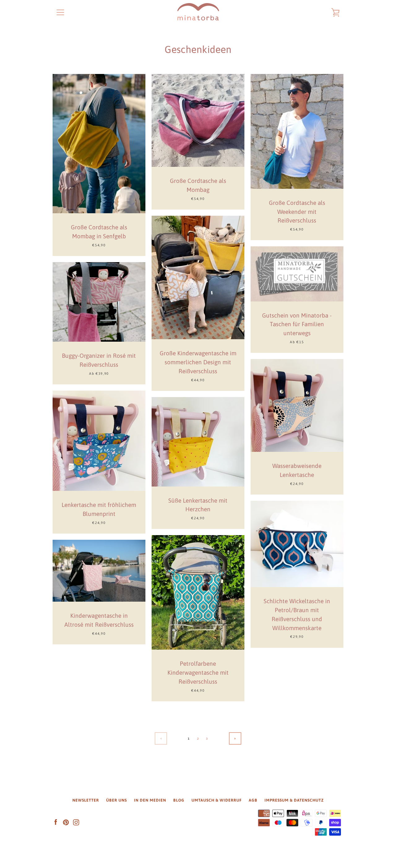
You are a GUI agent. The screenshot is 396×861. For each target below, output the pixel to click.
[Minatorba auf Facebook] (56, 822)
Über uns (116, 800)
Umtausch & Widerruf (217, 800)
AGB (253, 800)
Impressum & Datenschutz (294, 800)
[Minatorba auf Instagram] (76, 822)
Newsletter (85, 800)
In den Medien (150, 800)
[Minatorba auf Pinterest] (66, 822)
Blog (178, 800)
